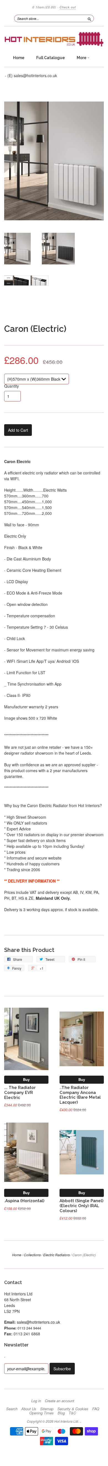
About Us (28, 1409)
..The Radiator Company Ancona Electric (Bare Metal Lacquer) (80, 1094)
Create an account (59, 1401)
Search (11, 1409)
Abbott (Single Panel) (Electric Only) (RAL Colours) (81, 1205)
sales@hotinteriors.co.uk (38, 1322)
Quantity (11, 386)
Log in (36, 1401)
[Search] (89, 18)
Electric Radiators (56, 1254)
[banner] (54, 39)
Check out (68, 7)
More (82, 57)
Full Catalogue (50, 57)
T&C (72, 1413)
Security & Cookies (72, 1409)
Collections (32, 1254)
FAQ (95, 1409)
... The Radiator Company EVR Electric (20, 1092)
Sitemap (46, 1409)
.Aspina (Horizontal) (24, 1200)
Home (18, 57)
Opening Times (41, 1413)
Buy (26, 1079)
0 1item (44, 7)
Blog (61, 1413)
